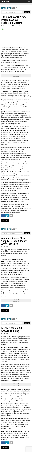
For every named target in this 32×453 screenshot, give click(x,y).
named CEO (20, 65)
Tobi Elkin (5, 247)
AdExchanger (13, 272)
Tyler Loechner (7, 26)
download (22, 339)
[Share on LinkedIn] (7, 215)
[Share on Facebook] (3, 215)
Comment (5, 220)
